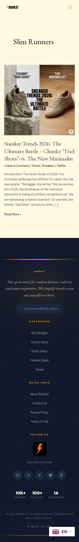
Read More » (12, 214)
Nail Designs (39, 333)
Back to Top (41, 526)
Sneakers (48, 166)
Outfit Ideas (39, 351)
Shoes (36, 166)
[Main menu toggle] (70, 7)
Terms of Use (39, 421)
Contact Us (39, 403)
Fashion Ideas (40, 360)
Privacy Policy (39, 412)
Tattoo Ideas (39, 342)
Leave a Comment (16, 166)
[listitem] (17, 475)
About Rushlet (39, 394)
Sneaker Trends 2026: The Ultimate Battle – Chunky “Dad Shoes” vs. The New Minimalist (39, 151)
